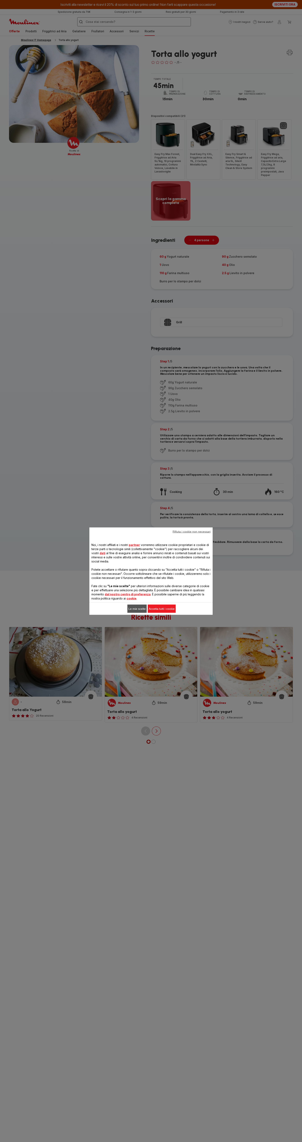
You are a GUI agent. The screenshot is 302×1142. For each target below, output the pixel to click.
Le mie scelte (137, 608)
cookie (131, 598)
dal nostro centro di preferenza (128, 594)
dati (102, 553)
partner (134, 544)
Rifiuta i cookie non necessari (192, 531)
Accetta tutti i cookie (162, 608)
